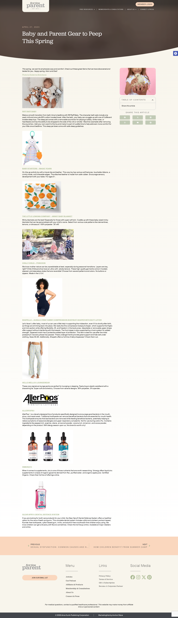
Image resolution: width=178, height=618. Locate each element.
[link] (175, 53)
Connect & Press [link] (147, 9)
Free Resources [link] (86, 9)
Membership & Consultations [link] (78, 588)
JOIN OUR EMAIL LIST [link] (40, 578)
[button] (67, 93)
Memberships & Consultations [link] (111, 9)
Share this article (128, 106)
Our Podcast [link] (71, 581)
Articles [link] (69, 577)
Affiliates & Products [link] (74, 584)
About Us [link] (131, 9)
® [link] (29, 414)
